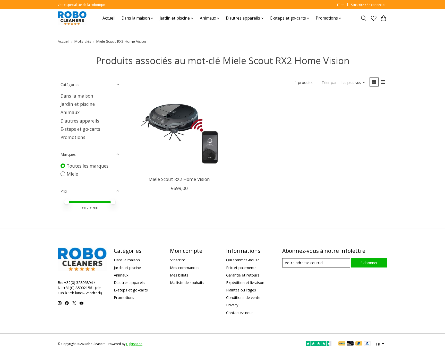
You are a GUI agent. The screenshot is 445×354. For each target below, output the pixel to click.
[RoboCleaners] (72, 18)
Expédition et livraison (245, 282)
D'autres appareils (80, 121)
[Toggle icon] (363, 18)
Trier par (329, 82)
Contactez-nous (239, 312)
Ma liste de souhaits (187, 282)
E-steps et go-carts (80, 129)
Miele (72, 174)
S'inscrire (177, 259)
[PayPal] (341, 344)
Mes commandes (184, 267)
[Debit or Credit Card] (350, 344)
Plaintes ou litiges (241, 289)
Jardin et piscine (78, 104)
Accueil (108, 18)
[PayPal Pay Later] (358, 344)
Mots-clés (82, 41)
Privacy (232, 304)
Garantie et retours (242, 275)
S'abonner (369, 262)
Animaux (70, 112)
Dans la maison (77, 96)
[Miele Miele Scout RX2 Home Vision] (179, 133)
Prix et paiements (241, 267)
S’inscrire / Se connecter (368, 5)
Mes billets (179, 275)
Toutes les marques (87, 166)
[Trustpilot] (318, 344)
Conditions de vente (243, 297)
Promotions (73, 137)
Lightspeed (134, 344)
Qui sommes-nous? (242, 259)
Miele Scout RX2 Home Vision (179, 179)
